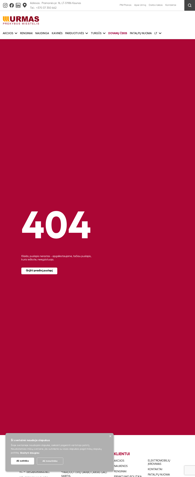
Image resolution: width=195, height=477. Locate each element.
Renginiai (26, 33)
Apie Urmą (140, 5)
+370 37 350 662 (46, 7)
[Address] (24, 4)
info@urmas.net (38, 471)
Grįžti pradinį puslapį (39, 270)
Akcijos (119, 460)
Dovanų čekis (117, 33)
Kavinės (57, 33)
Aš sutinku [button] (22, 461)
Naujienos (121, 466)
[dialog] (59, 452)
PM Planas (125, 5)
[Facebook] (11, 4)
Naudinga (42, 33)
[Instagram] (5, 4)
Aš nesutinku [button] (50, 461)
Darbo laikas (156, 5)
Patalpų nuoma (141, 33)
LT (155, 33)
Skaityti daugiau (29, 453)
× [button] (110, 436)
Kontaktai (170, 5)
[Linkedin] (18, 4)
